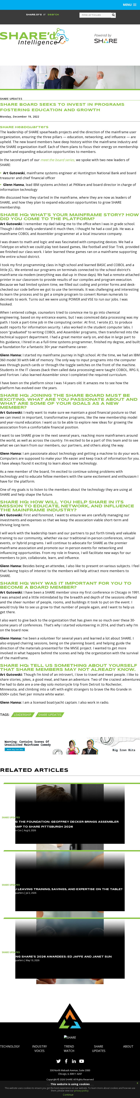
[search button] (113, 15)
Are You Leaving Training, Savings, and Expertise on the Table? (62, 889)
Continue (68, 1094)
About (128, 1046)
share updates (49, 715)
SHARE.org (34, 15)
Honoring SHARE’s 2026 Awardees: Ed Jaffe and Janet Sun (57, 956)
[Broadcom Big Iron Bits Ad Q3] (70, 745)
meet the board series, (57, 160)
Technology (10, 1046)
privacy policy (81, 1090)
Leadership (23, 715)
